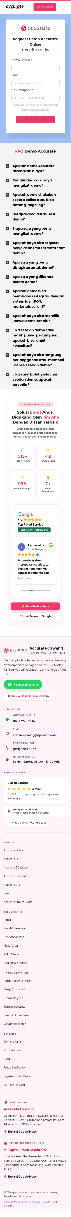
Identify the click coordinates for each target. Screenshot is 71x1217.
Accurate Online (13, 850)
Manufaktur (11, 945)
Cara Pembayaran (15, 1023)
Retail (7, 919)
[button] (35, 168)
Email (15, 75)
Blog (7, 1058)
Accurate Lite (12, 884)
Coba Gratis (45, 7)
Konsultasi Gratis (25, 684)
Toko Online (11, 954)
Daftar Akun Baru (14, 1084)
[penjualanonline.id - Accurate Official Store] (15, 7)
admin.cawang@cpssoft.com (35, 735)
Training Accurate (14, 1006)
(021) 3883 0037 (24, 749)
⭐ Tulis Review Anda (35, 606)
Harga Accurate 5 (14, 989)
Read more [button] (24, 578)
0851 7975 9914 (24, 721)
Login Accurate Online (17, 1076)
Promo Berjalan (13, 998)
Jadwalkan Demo (14, 1067)
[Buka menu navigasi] (62, 7)
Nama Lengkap (22, 60)
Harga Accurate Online (17, 980)
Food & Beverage (15, 928)
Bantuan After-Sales (16, 1015)
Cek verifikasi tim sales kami (31, 696)
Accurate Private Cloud (18, 902)
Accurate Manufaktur (17, 876)
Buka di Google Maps (22, 1131)
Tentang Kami (12, 1041)
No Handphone (22, 90)
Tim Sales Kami (13, 1050)
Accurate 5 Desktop (16, 867)
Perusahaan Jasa (14, 937)
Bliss (6, 893)
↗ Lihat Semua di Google (35, 616)
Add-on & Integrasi (15, 962)
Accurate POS (12, 858)
